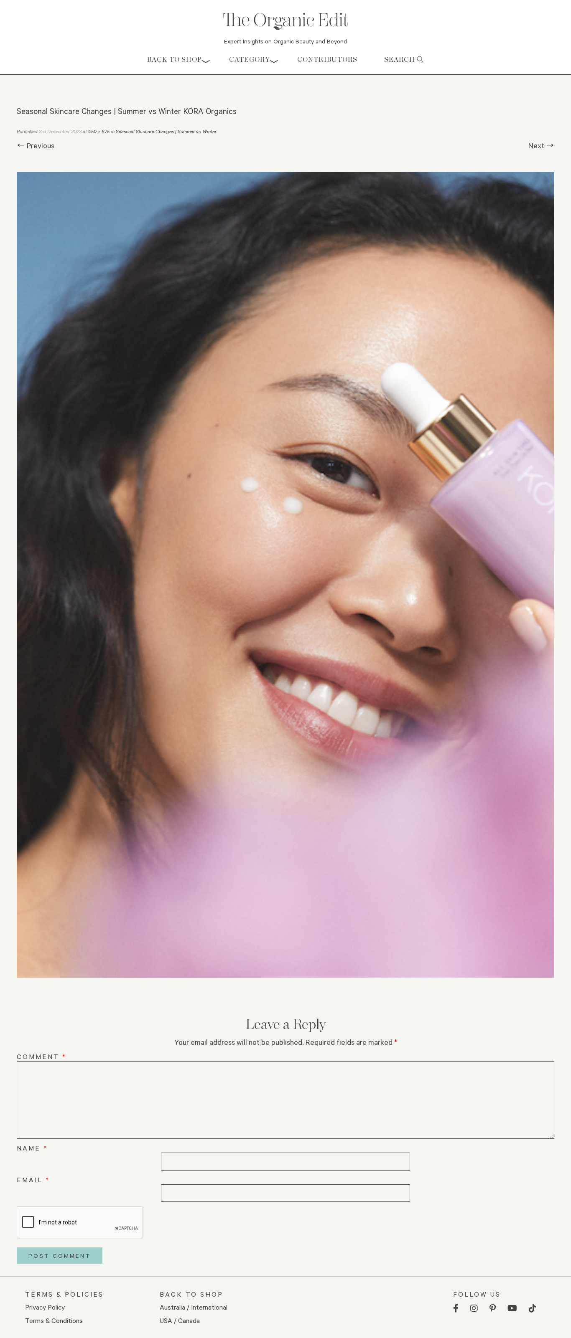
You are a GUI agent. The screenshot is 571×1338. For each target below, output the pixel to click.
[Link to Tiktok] (532, 1308)
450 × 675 (99, 131)
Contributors (327, 59)
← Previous (35, 145)
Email (33, 1179)
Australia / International (193, 1307)
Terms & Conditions (54, 1320)
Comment (41, 1056)
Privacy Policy (45, 1307)
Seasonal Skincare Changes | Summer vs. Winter (166, 131)
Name (32, 1147)
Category (249, 59)
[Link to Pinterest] (492, 1308)
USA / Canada (180, 1320)
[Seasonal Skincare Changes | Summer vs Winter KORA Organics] (285, 575)
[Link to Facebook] (456, 1308)
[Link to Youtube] (512, 1308)
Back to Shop (174, 59)
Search (400, 59)
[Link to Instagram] (474, 1308)
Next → (541, 145)
